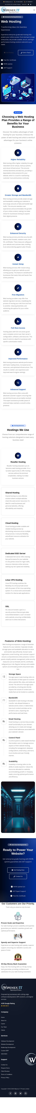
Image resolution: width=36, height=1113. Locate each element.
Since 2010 (24, 4)
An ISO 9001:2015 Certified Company (13, 4)
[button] (34, 10)
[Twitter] (20, 1093)
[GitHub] (25, 1093)
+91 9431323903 (19, 1)
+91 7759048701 (29, 1)
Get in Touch (27, 52)
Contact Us (19, 876)
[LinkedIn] (15, 1093)
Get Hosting (9, 52)
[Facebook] (10, 1093)
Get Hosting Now (19, 870)
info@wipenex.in (9, 1)
